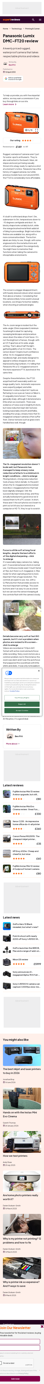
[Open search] (33, 20)
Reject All (22, 704)
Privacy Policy (23, 1373)
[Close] (39, 670)
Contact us (8, 1324)
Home (5, 28)
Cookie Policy (14, 691)
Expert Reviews (11, 19)
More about (11, 743)
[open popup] (36, 130)
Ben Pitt (12, 65)
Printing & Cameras (33, 28)
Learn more (8, 104)
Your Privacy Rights (22, 698)
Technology (16, 28)
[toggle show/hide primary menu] (40, 20)
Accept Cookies (22, 710)
